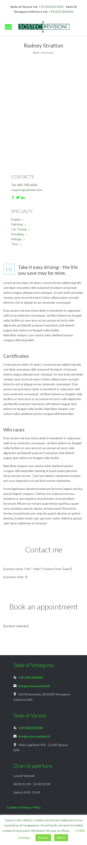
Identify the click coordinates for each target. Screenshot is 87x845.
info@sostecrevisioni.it (31, 686)
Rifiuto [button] (61, 837)
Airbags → (18, 239)
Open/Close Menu (8, 27)
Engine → (18, 219)
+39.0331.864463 (61, 11)
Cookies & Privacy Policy (24, 807)
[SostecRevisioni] (43, 26)
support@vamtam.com (26, 190)
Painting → (19, 224)
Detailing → (19, 234)
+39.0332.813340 (51, 7)
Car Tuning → (20, 229)
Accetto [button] (43, 837)
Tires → (16, 244)
